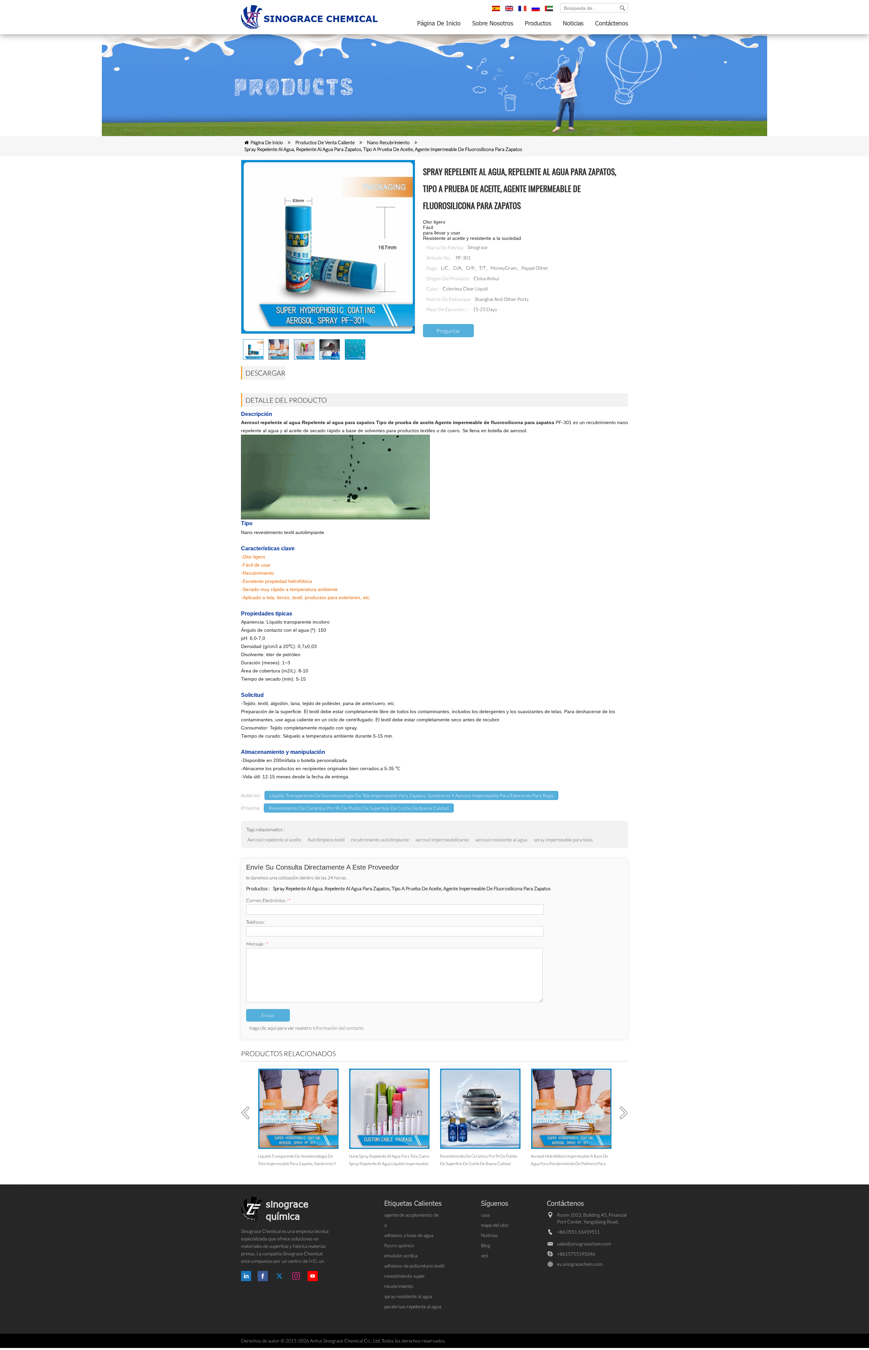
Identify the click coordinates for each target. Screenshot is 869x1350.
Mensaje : (257, 944)
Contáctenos (611, 23)
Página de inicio (439, 23)
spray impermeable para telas (563, 839)
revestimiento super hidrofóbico (404, 1276)
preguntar (448, 330)
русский (537, 11)
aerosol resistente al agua (501, 839)
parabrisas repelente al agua (412, 1306)
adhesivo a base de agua (408, 1235)
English (510, 11)
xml (484, 1255)
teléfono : (256, 922)
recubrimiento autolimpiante (380, 839)
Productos (538, 23)
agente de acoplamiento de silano (411, 1215)
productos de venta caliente (325, 142)
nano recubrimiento (388, 142)
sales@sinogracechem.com (584, 1244)
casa (485, 1215)
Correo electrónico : (268, 900)
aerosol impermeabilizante (442, 839)
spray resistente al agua (408, 1296)
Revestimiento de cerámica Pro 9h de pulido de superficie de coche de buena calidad (359, 808)
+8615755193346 (576, 1254)
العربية (550, 11)
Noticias (573, 23)
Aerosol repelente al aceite (274, 839)
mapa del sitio (495, 1225)
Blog (485, 1245)
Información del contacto (338, 1028)
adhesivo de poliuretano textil (414, 1266)
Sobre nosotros (492, 23)
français (523, 11)
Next (621, 1113)
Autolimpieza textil (326, 839)
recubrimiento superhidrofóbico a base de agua (412, 1286)
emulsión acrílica (401, 1255)
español (497, 11)
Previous (248, 1113)
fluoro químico (399, 1245)
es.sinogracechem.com (580, 1264)
